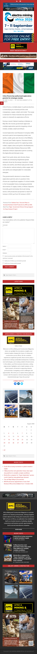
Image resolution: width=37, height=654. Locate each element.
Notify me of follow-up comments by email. (15, 260)
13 (18, 436)
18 (9, 439)
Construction (19, 562)
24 (4, 443)
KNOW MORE (18, 529)
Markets (26, 100)
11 (9, 436)
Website (5, 253)
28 (22, 443)
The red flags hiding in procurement (14, 479)
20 (18, 439)
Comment (5, 225)
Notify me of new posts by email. (13, 263)
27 (18, 443)
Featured (19, 100)
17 (4, 439)
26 (13, 443)
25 (9, 443)
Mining (23, 539)
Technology (24, 552)
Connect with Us (18, 381)
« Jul (4, 450)
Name (4, 246)
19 (13, 439)
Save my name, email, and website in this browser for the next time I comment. (18, 257)
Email (4, 249)
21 (22, 439)
